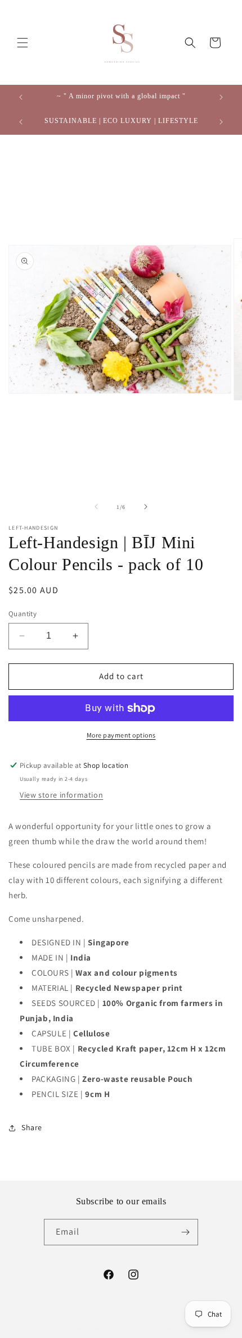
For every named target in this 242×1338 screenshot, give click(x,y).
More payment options (121, 735)
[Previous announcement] (20, 97)
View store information (61, 795)
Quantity (22, 613)
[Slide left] (96, 506)
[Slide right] (145, 506)
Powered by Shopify (183, 1329)
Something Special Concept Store (103, 1329)
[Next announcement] (221, 97)
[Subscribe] (185, 1232)
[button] (22, 42)
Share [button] (31, 1127)
